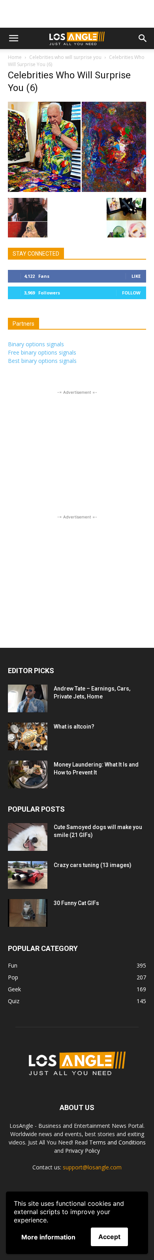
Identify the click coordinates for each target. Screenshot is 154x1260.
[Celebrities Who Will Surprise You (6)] (77, 189)
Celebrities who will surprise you (65, 57)
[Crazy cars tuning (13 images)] (27, 875)
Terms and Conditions (117, 1142)
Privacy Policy (82, 1150)
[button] (13, 38)
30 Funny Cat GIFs (76, 903)
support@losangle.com (92, 1167)
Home (15, 57)
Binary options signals (36, 344)
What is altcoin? (74, 726)
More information (48, 1237)
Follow (131, 293)
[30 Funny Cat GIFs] (27, 913)
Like (136, 276)
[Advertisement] (77, 14)
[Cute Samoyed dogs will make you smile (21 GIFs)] (27, 837)
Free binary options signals (42, 352)
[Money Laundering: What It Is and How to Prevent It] (27, 774)
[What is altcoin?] (27, 736)
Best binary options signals (42, 360)
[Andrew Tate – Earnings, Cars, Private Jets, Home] (27, 698)
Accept (109, 1237)
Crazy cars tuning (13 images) (92, 865)
